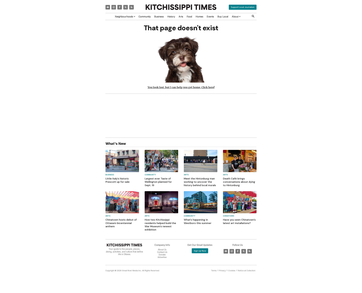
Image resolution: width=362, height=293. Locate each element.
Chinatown (228, 216)
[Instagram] (113, 7)
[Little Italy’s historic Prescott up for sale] (122, 161)
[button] (253, 16)
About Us (162, 249)
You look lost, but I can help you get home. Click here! (181, 87)
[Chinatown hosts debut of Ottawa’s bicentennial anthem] (122, 202)
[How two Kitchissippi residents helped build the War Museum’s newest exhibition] (161, 202)
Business (109, 175)
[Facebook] (119, 7)
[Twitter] (125, 7)
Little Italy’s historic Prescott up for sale (117, 180)
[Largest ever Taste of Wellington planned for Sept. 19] (161, 161)
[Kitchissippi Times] (181, 7)
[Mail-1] (107, 7)
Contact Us (162, 252)
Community (150, 175)
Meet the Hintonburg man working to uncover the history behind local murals (200, 182)
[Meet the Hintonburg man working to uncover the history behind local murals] (200, 161)
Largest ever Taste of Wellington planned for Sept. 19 (158, 182)
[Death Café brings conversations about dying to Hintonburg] (240, 161)
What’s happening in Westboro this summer (197, 221)
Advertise (162, 257)
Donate (162, 254)
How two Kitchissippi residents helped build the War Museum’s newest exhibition (160, 224)
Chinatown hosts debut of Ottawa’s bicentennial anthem (121, 223)
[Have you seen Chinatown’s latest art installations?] (240, 202)
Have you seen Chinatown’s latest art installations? (239, 221)
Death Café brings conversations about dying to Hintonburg (239, 182)
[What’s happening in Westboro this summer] (200, 202)
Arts (186, 175)
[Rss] (131, 7)
